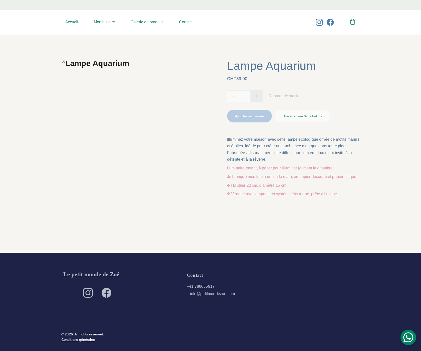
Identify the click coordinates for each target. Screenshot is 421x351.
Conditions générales (78, 340)
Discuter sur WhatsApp (302, 116)
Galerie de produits (147, 22)
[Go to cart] (352, 22)
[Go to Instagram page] (321, 22)
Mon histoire (104, 22)
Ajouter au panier (249, 116)
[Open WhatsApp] (408, 337)
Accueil (71, 22)
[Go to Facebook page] (330, 22)
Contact (185, 22)
